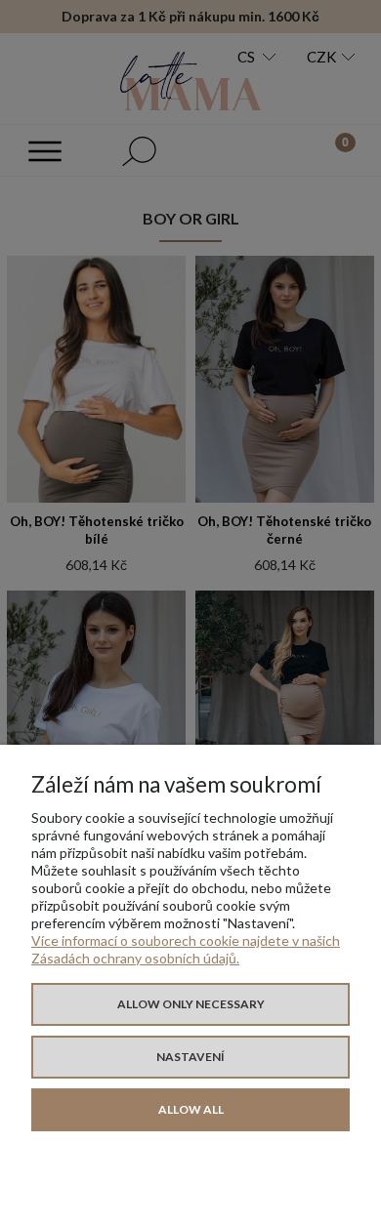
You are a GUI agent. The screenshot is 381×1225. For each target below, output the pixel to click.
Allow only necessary (191, 1004)
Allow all (191, 1109)
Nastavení (190, 1056)
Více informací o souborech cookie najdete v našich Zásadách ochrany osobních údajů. (185, 949)
